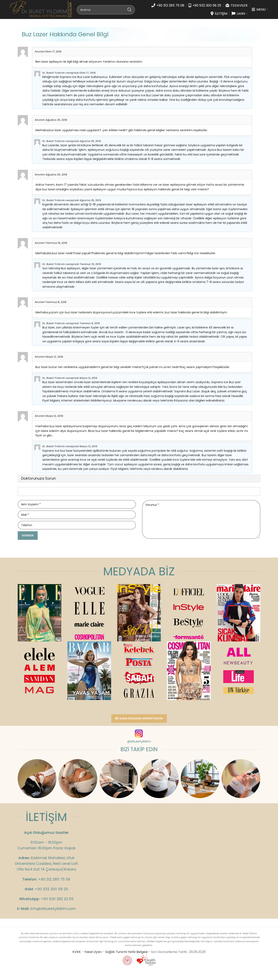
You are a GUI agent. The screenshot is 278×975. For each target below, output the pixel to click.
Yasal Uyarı (93, 951)
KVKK (76, 951)
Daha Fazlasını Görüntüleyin (141, 718)
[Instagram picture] (37, 778)
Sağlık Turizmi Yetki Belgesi (126, 951)
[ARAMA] (129, 9)
